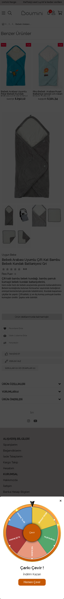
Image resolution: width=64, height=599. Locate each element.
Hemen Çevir (32, 582)
